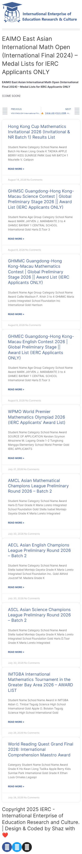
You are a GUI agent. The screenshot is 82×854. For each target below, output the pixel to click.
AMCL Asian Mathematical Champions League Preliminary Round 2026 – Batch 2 (38, 486)
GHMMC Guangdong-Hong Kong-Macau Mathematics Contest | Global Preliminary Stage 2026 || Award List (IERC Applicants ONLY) (38, 271)
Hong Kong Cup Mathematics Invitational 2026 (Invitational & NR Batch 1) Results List (39, 132)
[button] (41, 29)
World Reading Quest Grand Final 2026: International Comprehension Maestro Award (40, 749)
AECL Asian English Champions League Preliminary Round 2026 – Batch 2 (39, 550)
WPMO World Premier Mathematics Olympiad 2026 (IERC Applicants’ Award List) (36, 417)
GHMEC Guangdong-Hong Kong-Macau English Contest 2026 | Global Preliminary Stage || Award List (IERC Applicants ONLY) (41, 347)
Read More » (16, 168)
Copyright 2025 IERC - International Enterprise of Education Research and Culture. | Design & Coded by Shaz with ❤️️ (41, 822)
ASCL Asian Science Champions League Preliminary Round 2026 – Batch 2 (39, 615)
